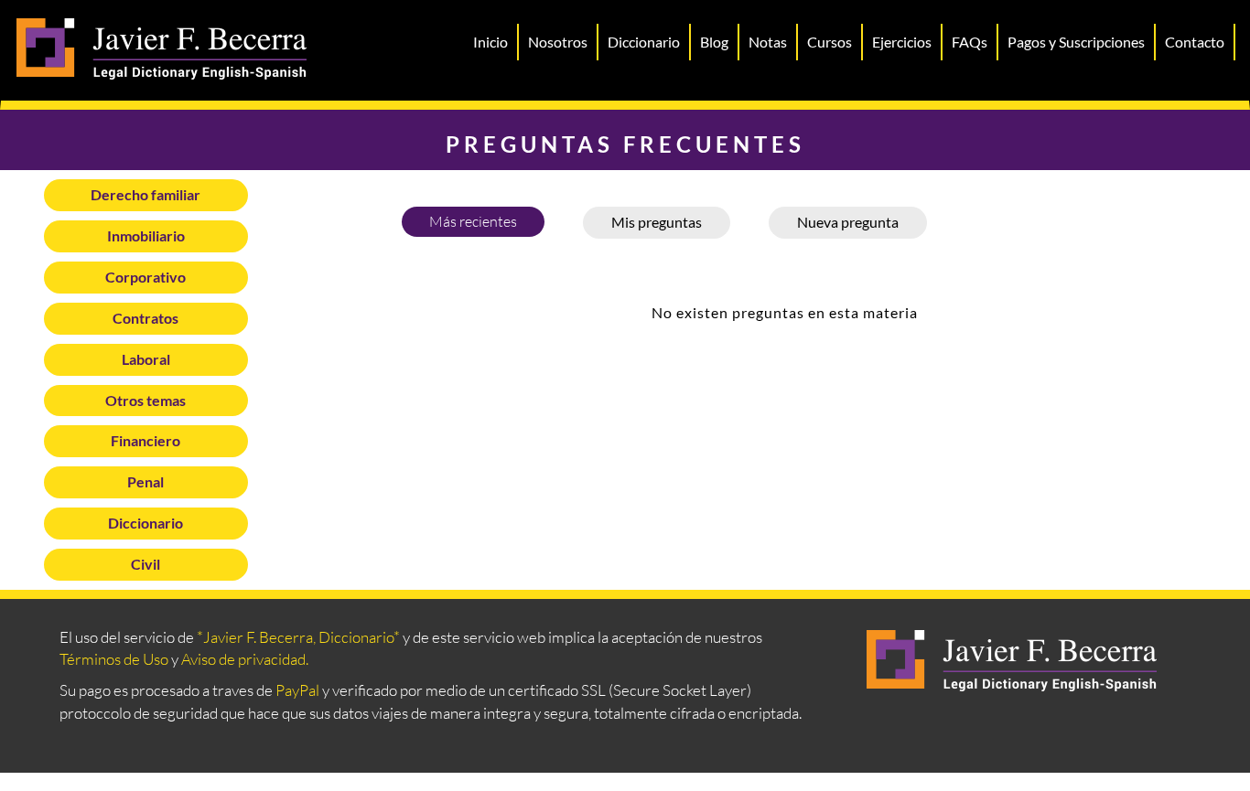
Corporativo (145, 276)
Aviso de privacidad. (244, 658)
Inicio (490, 41)
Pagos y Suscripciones (1076, 41)
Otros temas (145, 400)
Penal (145, 481)
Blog (714, 41)
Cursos (829, 41)
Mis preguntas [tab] (656, 221)
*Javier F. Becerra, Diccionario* (298, 637)
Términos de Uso (113, 658)
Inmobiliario (146, 235)
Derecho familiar (145, 194)
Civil (145, 563)
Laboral (146, 359)
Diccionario (644, 41)
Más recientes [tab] (473, 221)
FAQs (969, 41)
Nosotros (557, 41)
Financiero (145, 440)
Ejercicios (902, 41)
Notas (768, 41)
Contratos (145, 317)
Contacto (1194, 41)
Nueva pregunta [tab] (848, 221)
